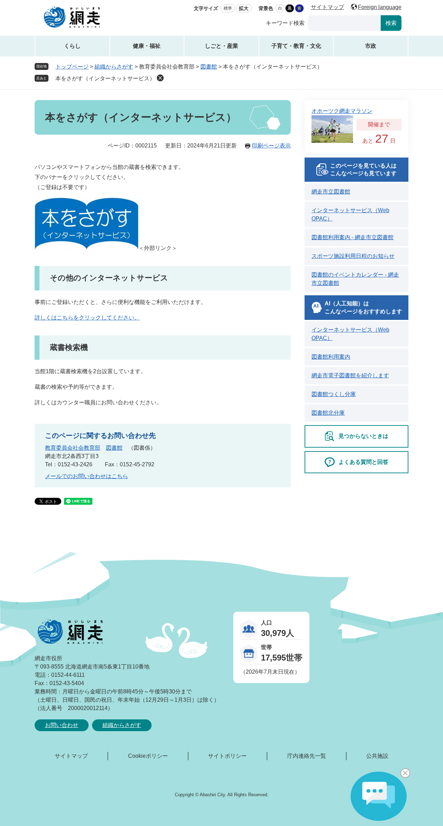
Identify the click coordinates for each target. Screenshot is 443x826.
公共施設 (377, 756)
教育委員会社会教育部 (72, 448)
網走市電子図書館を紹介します (350, 375)
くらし (72, 46)
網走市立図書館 (330, 192)
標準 (228, 8)
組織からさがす (113, 67)
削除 (160, 77)
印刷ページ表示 (271, 146)
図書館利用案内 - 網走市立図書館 (352, 237)
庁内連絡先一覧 (306, 756)
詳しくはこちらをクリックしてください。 (87, 318)
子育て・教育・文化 (296, 46)
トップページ (72, 67)
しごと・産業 (221, 46)
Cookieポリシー (148, 756)
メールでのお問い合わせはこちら (86, 476)
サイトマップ (327, 7)
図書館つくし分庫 (333, 394)
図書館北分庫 (328, 413)
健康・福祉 (147, 46)
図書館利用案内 (330, 357)
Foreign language (379, 7)
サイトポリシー (227, 756)
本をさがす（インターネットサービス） (105, 78)
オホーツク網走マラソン (341, 111)
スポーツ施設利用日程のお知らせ (353, 256)
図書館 (208, 67)
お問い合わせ (61, 725)
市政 (370, 46)
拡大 (243, 8)
